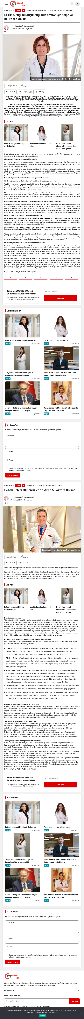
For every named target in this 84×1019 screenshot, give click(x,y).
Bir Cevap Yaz (12, 425)
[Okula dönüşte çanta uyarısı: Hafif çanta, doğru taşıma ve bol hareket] (61, 363)
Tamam (42, 1016)
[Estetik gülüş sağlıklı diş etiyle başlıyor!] (16, 137)
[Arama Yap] (77, 4)
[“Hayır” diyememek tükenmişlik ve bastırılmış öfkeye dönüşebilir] (68, 137)
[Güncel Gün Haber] (18, 4)
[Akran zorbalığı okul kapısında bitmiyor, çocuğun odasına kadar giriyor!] (22, 398)
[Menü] (6, 4)
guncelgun (14, 26)
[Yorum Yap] (20, 92)
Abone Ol (60, 298)
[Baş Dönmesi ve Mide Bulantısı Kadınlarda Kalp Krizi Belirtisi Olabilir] (61, 398)
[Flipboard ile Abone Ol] (24, 86)
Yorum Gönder (12, 475)
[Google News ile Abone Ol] (12, 86)
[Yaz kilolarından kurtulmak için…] (42, 137)
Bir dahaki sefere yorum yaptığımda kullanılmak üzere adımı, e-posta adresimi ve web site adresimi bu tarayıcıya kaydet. (43, 469)
